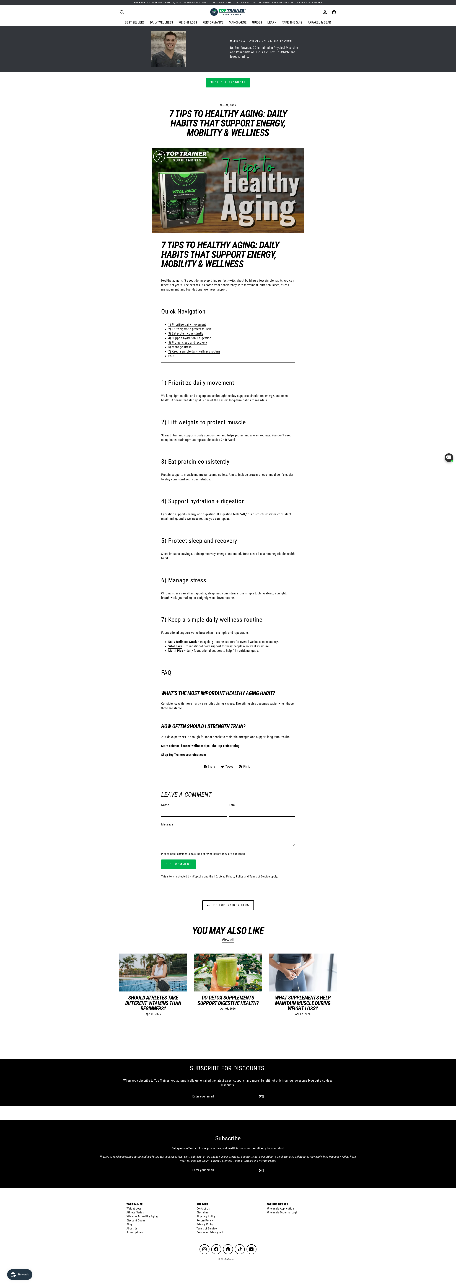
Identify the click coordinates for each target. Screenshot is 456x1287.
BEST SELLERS (134, 22)
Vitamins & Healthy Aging (142, 1216)
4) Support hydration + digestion (189, 338)
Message (167, 824)
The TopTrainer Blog (230, 905)
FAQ (171, 356)
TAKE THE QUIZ (292, 22)
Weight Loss (133, 1208)
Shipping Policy (205, 1216)
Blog (129, 1224)
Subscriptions (134, 1232)
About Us (132, 1228)
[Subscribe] (261, 1096)
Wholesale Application (280, 1208)
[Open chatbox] (449, 457)
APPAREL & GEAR (319, 22)
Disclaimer (202, 1212)
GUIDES (257, 22)
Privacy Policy (234, 876)
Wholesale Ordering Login (282, 1212)
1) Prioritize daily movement (187, 324)
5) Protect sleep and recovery (187, 342)
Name (165, 805)
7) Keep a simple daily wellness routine (194, 351)
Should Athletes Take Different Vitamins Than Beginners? (153, 1003)
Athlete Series (135, 1212)
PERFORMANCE (213, 22)
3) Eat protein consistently (185, 333)
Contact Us (203, 1208)
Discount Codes (135, 1220)
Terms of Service (260, 876)
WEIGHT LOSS (187, 22)
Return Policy (204, 1220)
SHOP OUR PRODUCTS (228, 82)
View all (228, 940)
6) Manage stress (179, 347)
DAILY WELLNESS (161, 22)
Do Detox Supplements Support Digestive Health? (227, 1000)
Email (232, 805)
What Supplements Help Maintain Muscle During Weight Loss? (303, 1003)
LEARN (271, 22)
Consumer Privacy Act (209, 1232)
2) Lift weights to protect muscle (190, 329)
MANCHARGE (238, 22)
